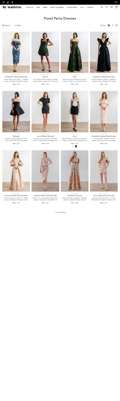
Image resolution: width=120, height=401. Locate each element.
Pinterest (12, 2)
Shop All (30, 7)
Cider (75, 77)
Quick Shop (16, 70)
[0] (116, 7)
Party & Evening (57, 7)
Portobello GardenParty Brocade (104, 136)
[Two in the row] (117, 25)
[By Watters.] (12, 7)
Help (116, 2)
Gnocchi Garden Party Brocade (16, 195)
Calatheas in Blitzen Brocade (104, 77)
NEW (38, 7)
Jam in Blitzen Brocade (45, 136)
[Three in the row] (113, 25)
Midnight (16, 136)
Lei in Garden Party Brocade (103, 195)
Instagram (3, 2)
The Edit (90, 7)
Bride (45, 7)
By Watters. (16, 74)
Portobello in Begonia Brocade (16, 77)
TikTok (8, 2)
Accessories (72, 7)
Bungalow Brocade (75, 195)
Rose (75, 136)
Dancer (45, 77)
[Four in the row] (109, 25)
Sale (82, 7)
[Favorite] (27, 70)
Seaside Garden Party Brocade (45, 195)
